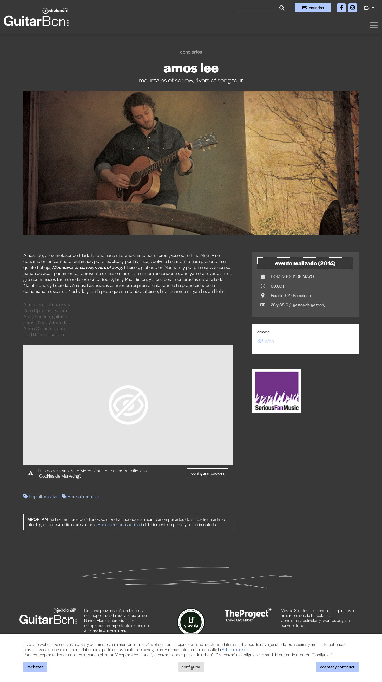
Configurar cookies (208, 473)
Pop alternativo (43, 496)
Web (269, 341)
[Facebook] (341, 7)
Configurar (191, 667)
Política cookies (235, 649)
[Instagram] (352, 7)
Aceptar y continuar (337, 667)
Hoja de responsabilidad (119, 524)
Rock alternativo (83, 496)
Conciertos (191, 52)
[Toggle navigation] (373, 25)
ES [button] (367, 8)
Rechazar (35, 667)
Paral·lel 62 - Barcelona (291, 295)
